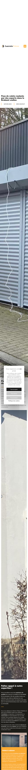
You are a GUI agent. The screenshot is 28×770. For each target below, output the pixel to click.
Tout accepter (14, 389)
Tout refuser (14, 393)
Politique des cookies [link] (14, 400)
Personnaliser (14, 398)
